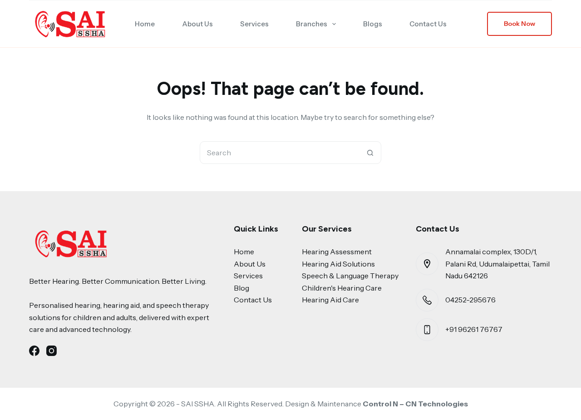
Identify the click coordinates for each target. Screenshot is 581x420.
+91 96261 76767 (473, 329)
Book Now (519, 24)
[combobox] (279, 152)
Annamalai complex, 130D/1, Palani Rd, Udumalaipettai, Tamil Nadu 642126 (497, 263)
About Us (197, 24)
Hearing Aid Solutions (338, 263)
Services (254, 24)
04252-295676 (470, 299)
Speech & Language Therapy (350, 275)
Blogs (372, 24)
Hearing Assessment (337, 251)
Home (145, 24)
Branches (311, 24)
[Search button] (370, 152)
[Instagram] (51, 351)
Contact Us (428, 24)
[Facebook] (34, 351)
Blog (241, 287)
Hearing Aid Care (330, 299)
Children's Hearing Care (342, 287)
